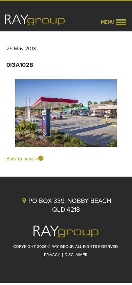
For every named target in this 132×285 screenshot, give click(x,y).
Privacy (52, 254)
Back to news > (22, 159)
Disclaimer (76, 254)
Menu (107, 22)
